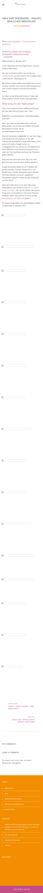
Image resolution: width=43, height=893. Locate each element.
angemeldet (15, 760)
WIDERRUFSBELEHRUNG (13, 799)
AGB (6, 794)
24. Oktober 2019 (15, 51)
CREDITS (8, 845)
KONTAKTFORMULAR (12, 840)
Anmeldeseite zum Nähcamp (13, 198)
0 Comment (7, 57)
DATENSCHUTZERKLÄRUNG (14, 804)
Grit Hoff (25, 54)
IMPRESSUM (9, 788)
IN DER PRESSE (10, 809)
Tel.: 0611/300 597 (11, 835)
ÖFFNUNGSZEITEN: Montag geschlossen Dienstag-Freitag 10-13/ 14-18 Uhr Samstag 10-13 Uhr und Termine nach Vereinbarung (22, 827)
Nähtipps (16, 54)
